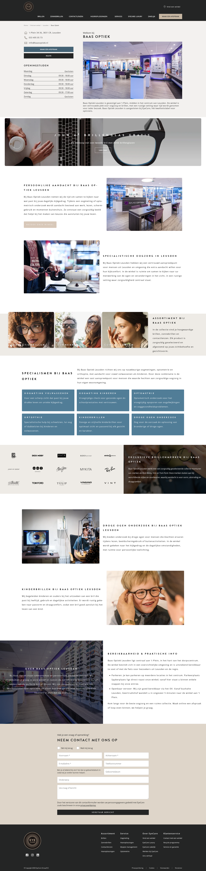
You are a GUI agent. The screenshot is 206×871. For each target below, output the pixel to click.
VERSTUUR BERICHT (103, 812)
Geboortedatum (113, 771)
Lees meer (103, 150)
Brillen (41, 16)
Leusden (46, 25)
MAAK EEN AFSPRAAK (170, 16)
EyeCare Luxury (135, 16)
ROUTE (48, 56)
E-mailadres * (65, 763)
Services (118, 16)
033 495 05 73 (36, 37)
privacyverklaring (88, 805)
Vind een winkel (35, 25)
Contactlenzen (76, 16)
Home (26, 25)
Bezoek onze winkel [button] (40, 224)
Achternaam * (112, 755)
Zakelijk (151, 16)
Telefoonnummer (113, 763)
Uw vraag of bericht (67, 788)
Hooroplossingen (98, 16)
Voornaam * (64, 755)
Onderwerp (64, 780)
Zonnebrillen (56, 16)
